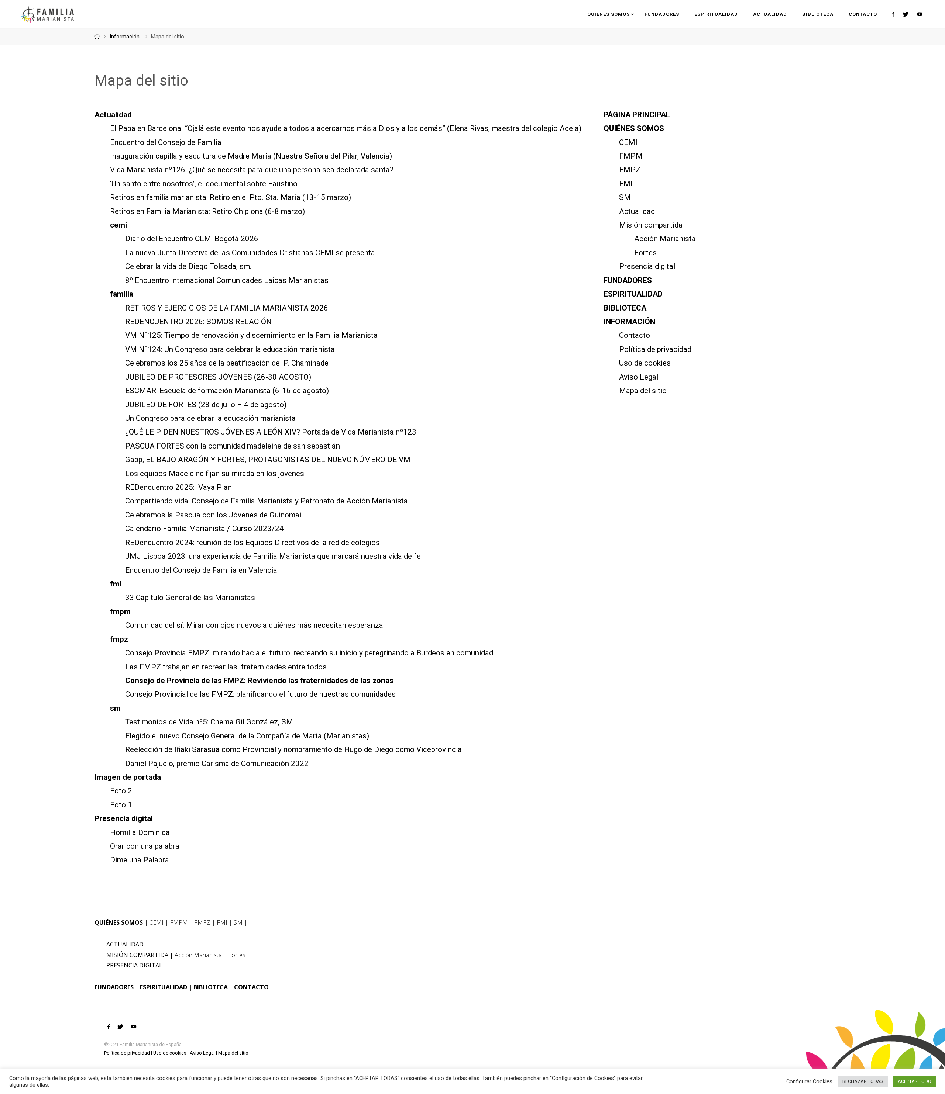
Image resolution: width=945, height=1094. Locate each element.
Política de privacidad (655, 349)
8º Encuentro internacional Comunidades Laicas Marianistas (227, 280)
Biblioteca (625, 308)
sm (115, 708)
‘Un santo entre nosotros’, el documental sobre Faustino (204, 183)
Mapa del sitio (643, 390)
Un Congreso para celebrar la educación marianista (210, 418)
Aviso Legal (638, 377)
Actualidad (113, 114)
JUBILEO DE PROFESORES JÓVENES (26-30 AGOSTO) (218, 377)
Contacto (634, 335)
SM (625, 197)
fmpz (119, 639)
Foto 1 (121, 804)
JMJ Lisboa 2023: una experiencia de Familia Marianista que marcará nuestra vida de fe (273, 556)
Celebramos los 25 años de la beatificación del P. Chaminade (227, 363)
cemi (118, 225)
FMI (626, 183)
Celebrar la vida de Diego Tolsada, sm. (188, 266)
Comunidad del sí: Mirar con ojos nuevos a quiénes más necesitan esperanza (254, 625)
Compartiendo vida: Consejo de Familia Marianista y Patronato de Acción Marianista (266, 500)
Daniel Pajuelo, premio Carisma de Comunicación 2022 (217, 763)
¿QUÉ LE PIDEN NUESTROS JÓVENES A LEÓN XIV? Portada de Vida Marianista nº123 (270, 431)
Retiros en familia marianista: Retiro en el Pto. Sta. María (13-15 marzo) (230, 197)
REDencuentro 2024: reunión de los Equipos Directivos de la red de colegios (252, 542)
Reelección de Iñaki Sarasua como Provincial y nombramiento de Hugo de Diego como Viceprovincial (294, 749)
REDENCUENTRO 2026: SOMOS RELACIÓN (198, 321)
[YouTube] (919, 14)
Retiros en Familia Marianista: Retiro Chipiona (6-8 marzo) (207, 211)
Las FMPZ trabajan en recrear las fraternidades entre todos (226, 666)
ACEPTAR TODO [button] (914, 1081)
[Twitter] (905, 14)
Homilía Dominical (141, 832)
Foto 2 (121, 790)
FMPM (631, 156)
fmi (115, 583)
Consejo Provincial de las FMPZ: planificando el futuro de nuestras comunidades (260, 694)
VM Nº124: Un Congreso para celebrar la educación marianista (230, 349)
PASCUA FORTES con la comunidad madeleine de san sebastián (232, 446)
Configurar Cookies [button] (809, 1081)
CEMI (628, 142)
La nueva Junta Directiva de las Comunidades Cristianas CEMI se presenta (250, 252)
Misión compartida (651, 225)
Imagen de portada (127, 777)
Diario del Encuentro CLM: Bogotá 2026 (191, 238)
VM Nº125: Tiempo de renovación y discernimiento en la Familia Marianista (251, 335)
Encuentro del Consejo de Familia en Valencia (201, 570)
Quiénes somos (634, 128)
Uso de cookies (645, 363)
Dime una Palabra (139, 859)
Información (125, 37)
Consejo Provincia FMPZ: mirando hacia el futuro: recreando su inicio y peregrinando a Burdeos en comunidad (309, 652)
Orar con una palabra (144, 846)
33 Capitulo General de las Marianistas (190, 597)
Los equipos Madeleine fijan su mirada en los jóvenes (214, 473)
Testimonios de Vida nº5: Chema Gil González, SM (209, 721)
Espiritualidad (633, 294)
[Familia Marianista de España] (47, 13)
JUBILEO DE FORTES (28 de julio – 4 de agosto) (205, 404)
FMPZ (629, 169)
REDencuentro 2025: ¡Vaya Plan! (179, 487)
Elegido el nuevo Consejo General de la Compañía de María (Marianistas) (247, 735)
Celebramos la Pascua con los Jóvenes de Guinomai (213, 514)
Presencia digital (123, 818)
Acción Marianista (665, 238)
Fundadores (628, 280)
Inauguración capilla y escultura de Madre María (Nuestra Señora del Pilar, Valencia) (251, 156)
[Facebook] (893, 14)
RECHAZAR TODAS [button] (862, 1081)
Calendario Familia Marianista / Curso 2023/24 (204, 528)
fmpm (120, 611)
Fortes (645, 252)
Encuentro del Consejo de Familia (165, 142)
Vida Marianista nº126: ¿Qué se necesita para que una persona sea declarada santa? (252, 169)
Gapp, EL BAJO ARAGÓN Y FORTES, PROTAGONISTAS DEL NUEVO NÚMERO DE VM (267, 459)
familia (121, 294)
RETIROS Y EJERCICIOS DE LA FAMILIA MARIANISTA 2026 (226, 308)
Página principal (637, 114)
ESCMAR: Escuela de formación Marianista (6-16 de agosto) (227, 390)
